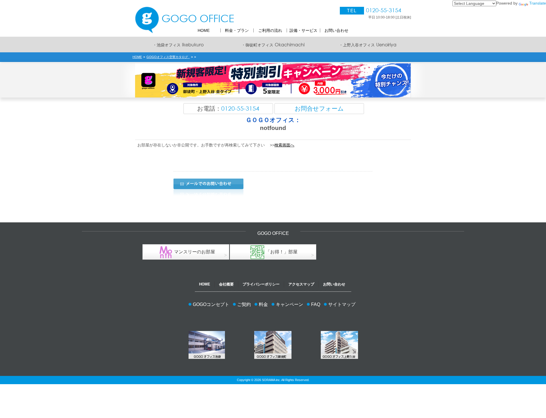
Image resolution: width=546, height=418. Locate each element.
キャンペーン (289, 304)
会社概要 (226, 284)
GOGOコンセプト (211, 304)
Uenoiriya (367, 44)
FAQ (315, 304)
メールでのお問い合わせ (208, 184)
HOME (137, 57)
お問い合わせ (334, 284)
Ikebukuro (178, 44)
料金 (263, 304)
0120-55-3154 (383, 10)
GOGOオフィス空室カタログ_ (168, 57)
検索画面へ (284, 145)
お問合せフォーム (319, 108)
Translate (537, 3)
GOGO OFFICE (198, 18)
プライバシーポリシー (261, 284)
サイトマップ (341, 304)
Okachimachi (273, 44)
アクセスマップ (301, 284)
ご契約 (244, 304)
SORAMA (268, 380)
